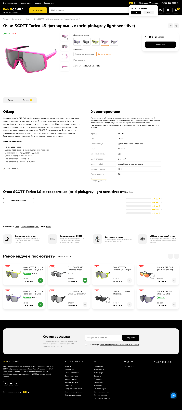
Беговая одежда (100, 395)
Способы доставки (72, 373)
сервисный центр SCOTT (26, 366)
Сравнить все (63, 256)
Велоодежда (99, 379)
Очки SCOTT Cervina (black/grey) (122, 292)
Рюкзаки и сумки (100, 389)
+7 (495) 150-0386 (168, 3)
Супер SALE (98, 366)
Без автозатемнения (84, 54)
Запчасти (97, 376)
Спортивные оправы (30, 226)
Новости (37, 3)
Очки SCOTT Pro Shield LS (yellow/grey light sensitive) (122, 269)
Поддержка (48, 3)
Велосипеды (99, 369)
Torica (48, 226)
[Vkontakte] (5, 383)
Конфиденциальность (73, 389)
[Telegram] (11, 383)
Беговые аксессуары (102, 398)
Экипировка (16, 19)
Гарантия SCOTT (129, 366)
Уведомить (160, 44)
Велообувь (98, 385)
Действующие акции (73, 395)
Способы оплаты (71, 376)
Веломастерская (10, 3)
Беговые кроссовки (101, 392)
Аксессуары (99, 373)
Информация (25, 3)
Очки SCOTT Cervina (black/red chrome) (166, 268)
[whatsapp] (16, 383)
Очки (27, 19)
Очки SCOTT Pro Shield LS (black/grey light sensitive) (77, 293)
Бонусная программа (73, 392)
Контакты (68, 385)
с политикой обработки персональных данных (119, 345)
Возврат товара (71, 379)
